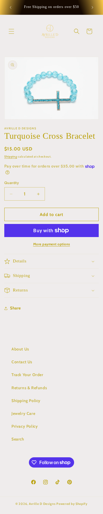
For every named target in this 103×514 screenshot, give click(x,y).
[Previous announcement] (10, 7)
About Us (20, 349)
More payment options (51, 244)
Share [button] (15, 308)
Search (17, 439)
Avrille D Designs (42, 504)
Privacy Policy (24, 426)
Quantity (11, 182)
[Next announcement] (92, 7)
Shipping (10, 156)
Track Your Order (27, 374)
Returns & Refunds (29, 387)
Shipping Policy (26, 400)
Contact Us (21, 361)
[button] (11, 31)
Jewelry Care (23, 413)
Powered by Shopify (72, 504)
